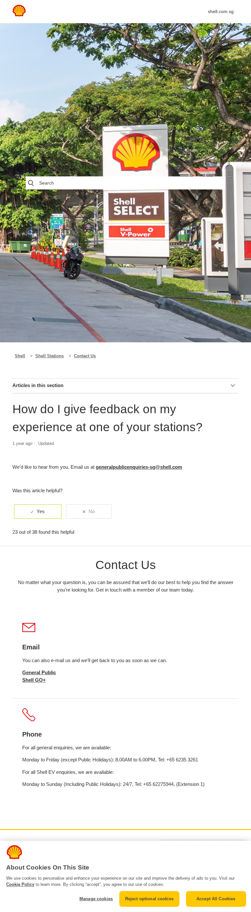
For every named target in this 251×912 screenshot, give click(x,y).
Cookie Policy (20, 884)
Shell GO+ (34, 680)
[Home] (18, 15)
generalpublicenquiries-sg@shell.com (139, 467)
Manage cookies (96, 898)
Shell (20, 355)
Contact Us (85, 355)
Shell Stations (49, 355)
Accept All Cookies (215, 898)
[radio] (37, 511)
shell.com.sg (221, 11)
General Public (39, 672)
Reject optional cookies (149, 898)
